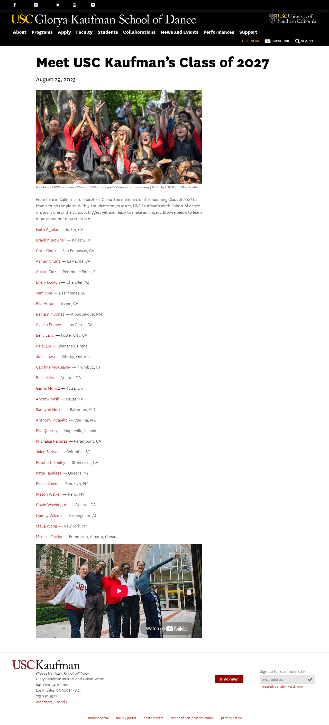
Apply (64, 32)
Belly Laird (45, 335)
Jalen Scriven (48, 452)
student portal (98, 718)
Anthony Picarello (52, 420)
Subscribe (281, 41)
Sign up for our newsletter (283, 671)
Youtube (79, 5)
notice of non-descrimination (192, 718)
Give (250, 41)
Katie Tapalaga (48, 473)
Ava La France (48, 325)
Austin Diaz (46, 272)
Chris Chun (46, 250)
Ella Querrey (47, 430)
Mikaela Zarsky (49, 536)
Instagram (42, 5)
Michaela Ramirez (51, 441)
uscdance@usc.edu (51, 702)
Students (108, 32)
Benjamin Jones (50, 314)
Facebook (21, 5)
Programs (42, 32)
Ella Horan (45, 303)
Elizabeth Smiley (50, 462)
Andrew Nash (47, 399)
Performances (219, 32)
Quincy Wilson (49, 515)
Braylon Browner (50, 240)
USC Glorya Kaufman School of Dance (103, 20)
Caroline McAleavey (53, 367)
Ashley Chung (48, 261)
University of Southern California (294, 18)
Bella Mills (45, 377)
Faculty (84, 32)
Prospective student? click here (281, 687)
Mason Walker (48, 494)
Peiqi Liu (43, 346)
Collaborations (139, 32)
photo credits (153, 718)
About (19, 32)
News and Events (179, 32)
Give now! (229, 679)
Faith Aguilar (47, 229)
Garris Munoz (48, 388)
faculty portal (126, 718)
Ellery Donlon (48, 282)
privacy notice (231, 718)
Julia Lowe (45, 356)
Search (308, 41)
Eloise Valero (47, 483)
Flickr (96, 5)
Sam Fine (44, 293)
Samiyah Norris (49, 409)
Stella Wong (46, 526)
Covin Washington (52, 505)
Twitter (62, 5)
